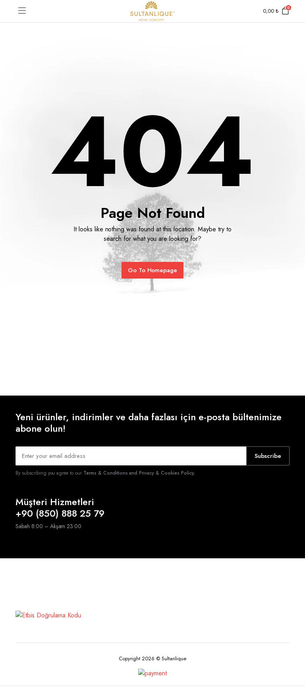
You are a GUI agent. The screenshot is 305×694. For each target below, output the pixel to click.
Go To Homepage (153, 270)
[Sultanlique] (152, 11)
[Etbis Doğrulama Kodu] (48, 614)
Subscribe (268, 456)
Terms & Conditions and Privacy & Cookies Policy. (139, 473)
